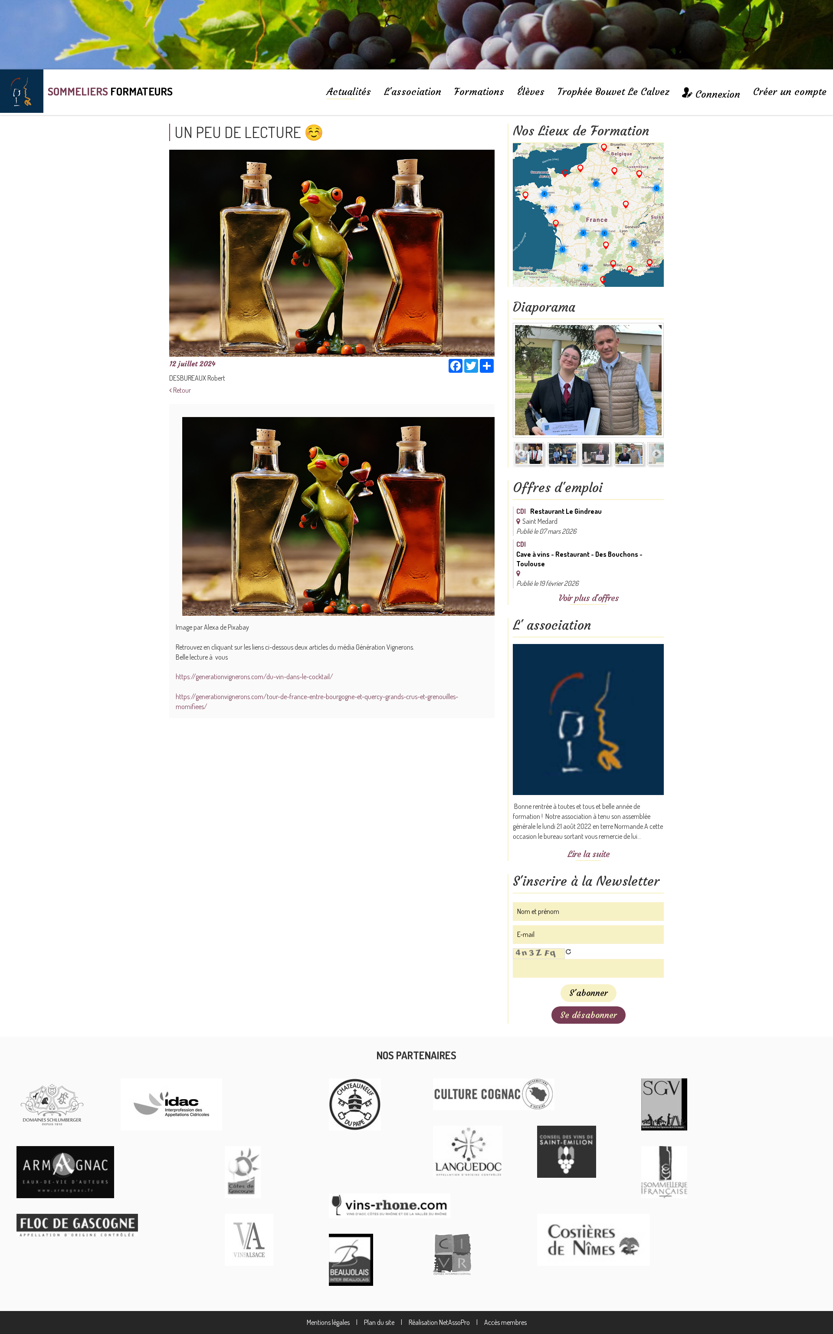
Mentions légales (328, 1322)
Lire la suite (588, 853)
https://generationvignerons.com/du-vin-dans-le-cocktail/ (254, 676)
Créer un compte (789, 91)
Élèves (530, 91)
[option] (610, 381)
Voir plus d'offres (588, 597)
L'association (412, 91)
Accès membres (505, 1322)
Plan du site (379, 1322)
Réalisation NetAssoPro (439, 1322)
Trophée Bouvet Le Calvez (613, 91)
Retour (181, 390)
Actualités (349, 91)
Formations (479, 91)
